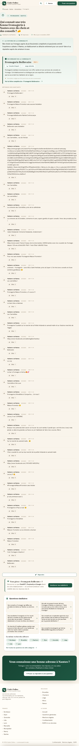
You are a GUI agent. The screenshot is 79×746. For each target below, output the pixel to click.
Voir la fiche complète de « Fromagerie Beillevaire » (22, 81)
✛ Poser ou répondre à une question (39, 674)
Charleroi (35, 640)
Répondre (41, 575)
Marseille (6, 726)
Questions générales (48, 715)
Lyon (19, 644)
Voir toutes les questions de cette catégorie (20, 648)
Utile (13, 96)
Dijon (45, 640)
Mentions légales (47, 717)
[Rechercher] (41, 3)
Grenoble (55, 640)
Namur (44, 703)
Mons (43, 701)
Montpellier (6, 729)
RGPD (75, 742)
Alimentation (18, 9)
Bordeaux (13, 640)
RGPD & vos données (48, 723)
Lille (11, 644)
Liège (65, 640)
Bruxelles (24, 640)
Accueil (6, 9)
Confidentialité (46, 720)
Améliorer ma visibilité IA (59, 585)
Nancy (5, 731)
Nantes (11, 9)
